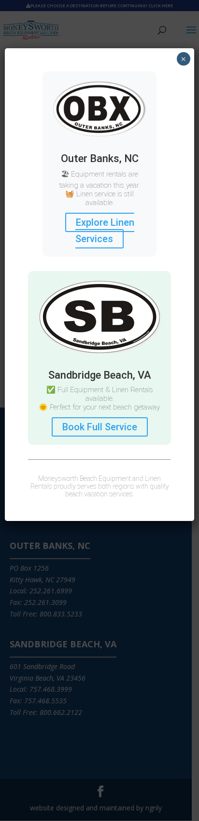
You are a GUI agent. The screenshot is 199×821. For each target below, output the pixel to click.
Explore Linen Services (104, 231)
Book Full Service (99, 427)
